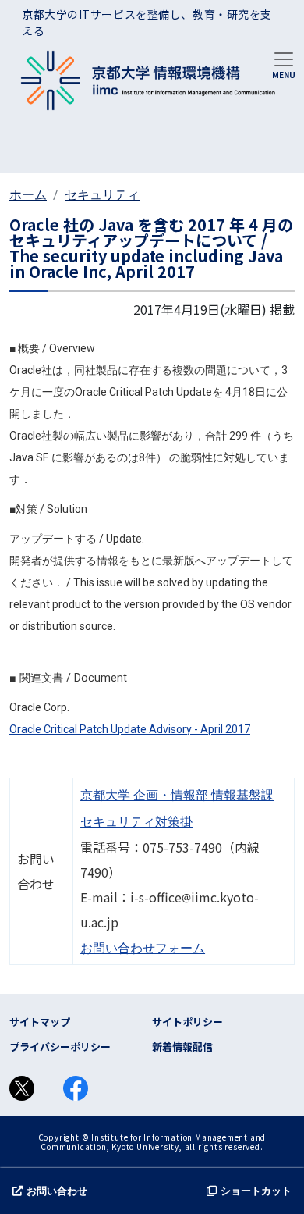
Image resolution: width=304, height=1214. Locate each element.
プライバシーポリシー (60, 1046)
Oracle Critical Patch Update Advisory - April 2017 (129, 729)
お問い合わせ (57, 1191)
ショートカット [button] (256, 1191)
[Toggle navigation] (283, 64)
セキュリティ (102, 194)
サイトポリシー (187, 1021)
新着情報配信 (182, 1046)
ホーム (28, 194)
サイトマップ (39, 1021)
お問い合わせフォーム (142, 948)
